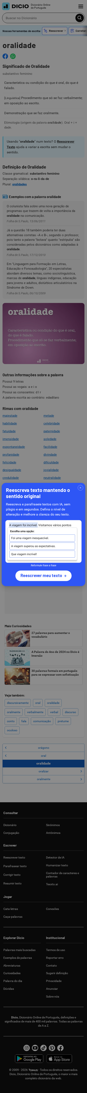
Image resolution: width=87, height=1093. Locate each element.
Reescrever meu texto (41, 575)
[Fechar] (80, 488)
